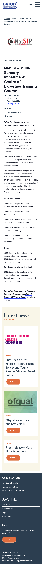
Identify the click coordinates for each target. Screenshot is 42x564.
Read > (13, 381)
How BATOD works (10, 483)
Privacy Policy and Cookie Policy (14, 555)
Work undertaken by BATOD (13, 491)
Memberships (7, 508)
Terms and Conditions (10, 552)
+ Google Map (13, 103)
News (8, 355)
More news (10, 319)
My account (6, 516)
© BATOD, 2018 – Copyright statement (17, 561)
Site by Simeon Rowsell (10, 558)
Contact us (6, 504)
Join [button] (9, 539)
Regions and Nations (10, 487)
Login (4, 512)
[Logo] (9, 5)
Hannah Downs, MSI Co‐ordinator (18, 295)
